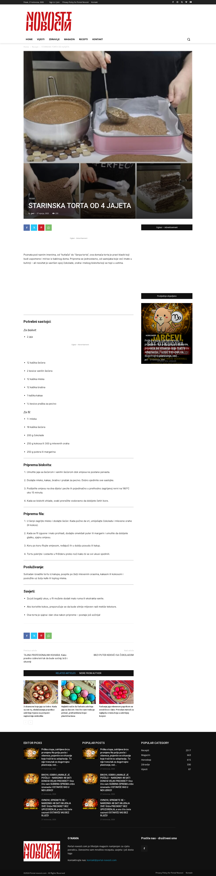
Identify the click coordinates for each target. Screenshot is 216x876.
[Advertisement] (79, 244)
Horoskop (151, 335)
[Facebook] (173, 2)
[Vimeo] (186, 2)
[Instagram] (177, 2)
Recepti (35, 46)
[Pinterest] (41, 227)
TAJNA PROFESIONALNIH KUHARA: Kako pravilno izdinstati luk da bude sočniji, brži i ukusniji (46, 658)
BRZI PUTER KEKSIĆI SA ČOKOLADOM (114, 655)
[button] (188, 39)
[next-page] (31, 722)
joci (32, 213)
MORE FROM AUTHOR (90, 673)
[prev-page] (26, 722)
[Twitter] (182, 2)
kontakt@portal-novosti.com (102, 860)
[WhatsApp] (48, 227)
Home (26, 46)
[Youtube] (190, 2)
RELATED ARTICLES (66, 673)
